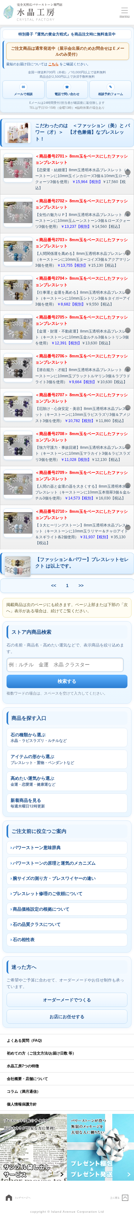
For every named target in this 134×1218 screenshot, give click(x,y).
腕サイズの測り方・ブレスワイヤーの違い (54, 878)
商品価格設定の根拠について (41, 909)
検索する (67, 681)
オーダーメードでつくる (67, 999)
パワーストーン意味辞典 (37, 847)
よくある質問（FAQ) (24, 1040)
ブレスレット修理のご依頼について (48, 893)
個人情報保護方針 (22, 1104)
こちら (53, 64)
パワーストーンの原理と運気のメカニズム (54, 863)
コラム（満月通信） (24, 1091)
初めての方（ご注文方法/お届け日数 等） (41, 1053)
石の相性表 (24, 939)
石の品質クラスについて (37, 924)
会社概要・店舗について (27, 1079)
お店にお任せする (67, 1016)
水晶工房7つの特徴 (23, 1066)
